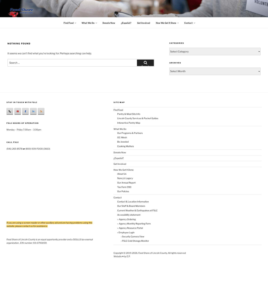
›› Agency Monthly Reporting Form (134, 223)
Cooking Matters (125, 146)
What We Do (88, 23)
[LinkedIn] (33, 111)
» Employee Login (125, 232)
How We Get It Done (166, 23)
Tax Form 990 (124, 187)
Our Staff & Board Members (131, 206)
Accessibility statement (128, 214)
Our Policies (123, 191)
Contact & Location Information (133, 201)
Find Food (69, 23)
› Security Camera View (132, 236)
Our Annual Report (126, 182)
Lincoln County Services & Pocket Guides (137, 118)
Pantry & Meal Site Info (128, 114)
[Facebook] (25, 111)
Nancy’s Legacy (125, 178)
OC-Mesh (122, 137)
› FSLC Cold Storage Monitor (135, 240)
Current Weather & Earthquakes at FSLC (137, 210)
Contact (188, 23)
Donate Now (109, 23)
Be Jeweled (123, 141)
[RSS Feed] (41, 111)
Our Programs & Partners (130, 133)
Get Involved (143, 23)
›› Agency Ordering (126, 219)
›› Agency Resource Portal (130, 228)
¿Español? (126, 23)
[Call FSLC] (10, 111)
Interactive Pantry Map (128, 122)
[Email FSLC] (17, 111)
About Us (121, 173)
